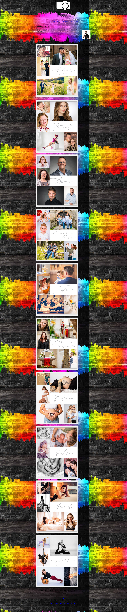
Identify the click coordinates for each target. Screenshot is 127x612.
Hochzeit (59, 21)
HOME (50, 21)
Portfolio (65, 21)
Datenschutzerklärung (73, 603)
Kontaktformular (86, 57)
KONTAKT (76, 21)
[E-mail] (83, 75)
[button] (63, 598)
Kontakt (57, 603)
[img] (63, 5)
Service (70, 21)
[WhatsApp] (83, 77)
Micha (54, 21)
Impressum (62, 603)
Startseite (51, 603)
